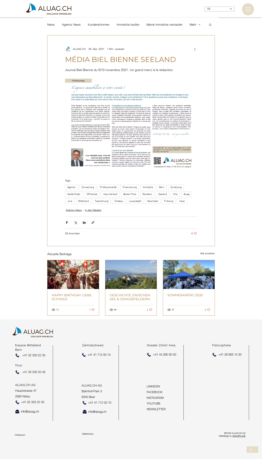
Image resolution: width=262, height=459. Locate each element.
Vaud (181, 201)
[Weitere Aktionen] (195, 49)
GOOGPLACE (238, 436)
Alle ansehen (207, 253)
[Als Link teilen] (93, 222)
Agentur (71, 187)
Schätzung (176, 187)
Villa (175, 194)
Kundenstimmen (98, 24)
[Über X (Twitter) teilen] (75, 222)
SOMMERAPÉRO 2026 (185, 295)
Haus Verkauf (110, 194)
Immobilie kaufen (128, 24)
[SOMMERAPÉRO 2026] (189, 274)
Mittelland (83, 201)
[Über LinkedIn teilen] (84, 222)
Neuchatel (152, 201)
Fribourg (168, 201)
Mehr (193, 24)
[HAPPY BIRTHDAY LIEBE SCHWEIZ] (73, 274)
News (51, 24)
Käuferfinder (74, 194)
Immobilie (148, 187)
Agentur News (71, 24)
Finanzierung (130, 187)
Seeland (162, 194)
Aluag (186, 194)
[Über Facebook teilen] (66, 222)
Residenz (147, 194)
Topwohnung (101, 201)
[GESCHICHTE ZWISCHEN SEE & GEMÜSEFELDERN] (131, 274)
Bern (161, 187)
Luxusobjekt (135, 201)
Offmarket (92, 194)
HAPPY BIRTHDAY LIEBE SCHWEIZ (72, 297)
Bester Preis (129, 194)
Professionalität (108, 187)
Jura (69, 201)
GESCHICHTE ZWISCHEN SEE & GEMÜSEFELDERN (130, 297)
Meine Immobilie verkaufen (165, 24)
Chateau (118, 201)
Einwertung (88, 187)
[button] (248, 9)
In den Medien (93, 210)
